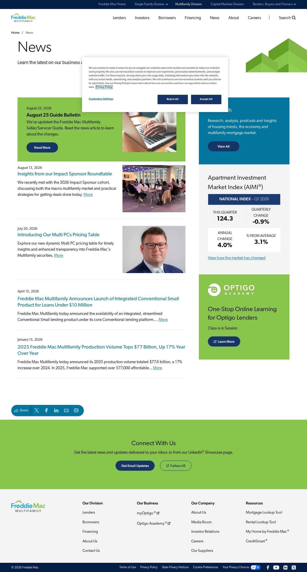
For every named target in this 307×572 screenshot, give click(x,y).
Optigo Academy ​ (152, 523)
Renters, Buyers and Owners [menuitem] (273, 4)
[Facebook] (268, 567)
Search (285, 18)
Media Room (201, 522)
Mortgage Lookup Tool (264, 513)
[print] (76, 410)
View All (224, 146)
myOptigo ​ (146, 513)
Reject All (173, 99)
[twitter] (37, 410)
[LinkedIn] (285, 567)
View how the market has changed (237, 258)
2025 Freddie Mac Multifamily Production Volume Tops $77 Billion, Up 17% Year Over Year (101, 350)
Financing (193, 18)
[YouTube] (276, 567)
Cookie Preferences (205, 567)
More (88, 195)
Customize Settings (101, 99)
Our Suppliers (202, 551)
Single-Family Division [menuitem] (150, 4)
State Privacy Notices (175, 567)
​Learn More (226, 341)
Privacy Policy (149, 567)
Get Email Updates (135, 466)
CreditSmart (256, 541)
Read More (46, 147)
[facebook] (46, 410)
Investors (142, 18)
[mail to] (66, 410)
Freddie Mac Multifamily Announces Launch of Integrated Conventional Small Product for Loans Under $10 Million (98, 302)
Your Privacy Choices (235, 567)
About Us (89, 541)
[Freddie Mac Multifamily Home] (23, 17)
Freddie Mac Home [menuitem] (112, 4)
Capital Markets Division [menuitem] (227, 4)
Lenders (119, 18)
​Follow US (177, 466)
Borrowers (167, 18)
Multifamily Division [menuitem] (188, 4)
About (233, 18)
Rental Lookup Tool (261, 522)
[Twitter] (294, 567)
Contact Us (91, 551)
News (214, 18)
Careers (254, 18)
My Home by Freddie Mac (267, 532)
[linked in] (56, 410)
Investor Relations (205, 532)
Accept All (206, 99)
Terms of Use (127, 567)
